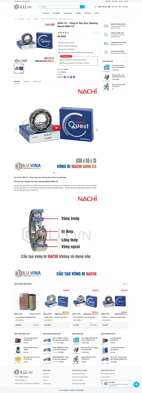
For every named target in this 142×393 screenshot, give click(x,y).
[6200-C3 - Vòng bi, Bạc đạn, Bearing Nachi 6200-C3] (85, 302)
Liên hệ (126, 1)
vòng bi (63, 72)
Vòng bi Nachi (105, 377)
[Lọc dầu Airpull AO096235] (105, 340)
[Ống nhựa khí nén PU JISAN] (18, 350)
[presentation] (16, 130)
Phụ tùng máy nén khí (108, 374)
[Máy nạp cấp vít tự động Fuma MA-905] (106, 77)
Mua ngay (65, 325)
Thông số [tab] (27, 81)
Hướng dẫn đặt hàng (78, 374)
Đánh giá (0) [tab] (37, 81)
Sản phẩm (114, 1)
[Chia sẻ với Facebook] (64, 77)
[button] (109, 7)
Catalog (78, 13)
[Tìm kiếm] (82, 6)
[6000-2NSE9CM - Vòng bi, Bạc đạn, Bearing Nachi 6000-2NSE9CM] (47, 360)
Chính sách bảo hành (78, 383)
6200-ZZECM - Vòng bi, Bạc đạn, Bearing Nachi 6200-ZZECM (56, 317)
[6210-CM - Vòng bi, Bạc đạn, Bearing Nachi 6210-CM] (105, 360)
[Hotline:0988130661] (95, 7)
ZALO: (21, 377)
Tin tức (121, 1)
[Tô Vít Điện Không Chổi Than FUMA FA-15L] (106, 68)
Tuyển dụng (46, 383)
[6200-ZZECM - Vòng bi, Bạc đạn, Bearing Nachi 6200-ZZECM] (56, 302)
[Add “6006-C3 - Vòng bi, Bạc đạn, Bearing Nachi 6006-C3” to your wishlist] (53, 24)
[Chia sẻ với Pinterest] (71, 77)
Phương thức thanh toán (80, 377)
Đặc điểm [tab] (17, 81)
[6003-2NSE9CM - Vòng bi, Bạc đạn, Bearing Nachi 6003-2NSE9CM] (47, 350)
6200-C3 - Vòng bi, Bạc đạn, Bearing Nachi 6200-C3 (85, 317)
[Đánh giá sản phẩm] (63, 33)
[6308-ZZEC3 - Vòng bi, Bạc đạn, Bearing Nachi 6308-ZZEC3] (27, 302)
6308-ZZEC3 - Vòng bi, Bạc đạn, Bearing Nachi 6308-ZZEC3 (27, 317)
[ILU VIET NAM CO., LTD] (22, 6)
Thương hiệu (68, 13)
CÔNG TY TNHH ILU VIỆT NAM (73, 390)
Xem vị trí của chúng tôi (23, 1)
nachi (66, 69)
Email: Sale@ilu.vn (21, 380)
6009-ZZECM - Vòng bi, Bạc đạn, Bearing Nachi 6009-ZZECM (114, 317)
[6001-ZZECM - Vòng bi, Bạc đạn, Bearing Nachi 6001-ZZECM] (47, 340)
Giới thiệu (108, 1)
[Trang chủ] (14, 19)
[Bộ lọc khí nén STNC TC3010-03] (106, 87)
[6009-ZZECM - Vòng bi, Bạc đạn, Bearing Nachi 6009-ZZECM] (114, 302)
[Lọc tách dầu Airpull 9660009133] (18, 340)
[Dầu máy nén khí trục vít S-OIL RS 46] (18, 360)
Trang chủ (46, 13)
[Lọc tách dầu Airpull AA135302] (105, 350)
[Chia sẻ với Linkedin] (74, 77)
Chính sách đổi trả (78, 380)
